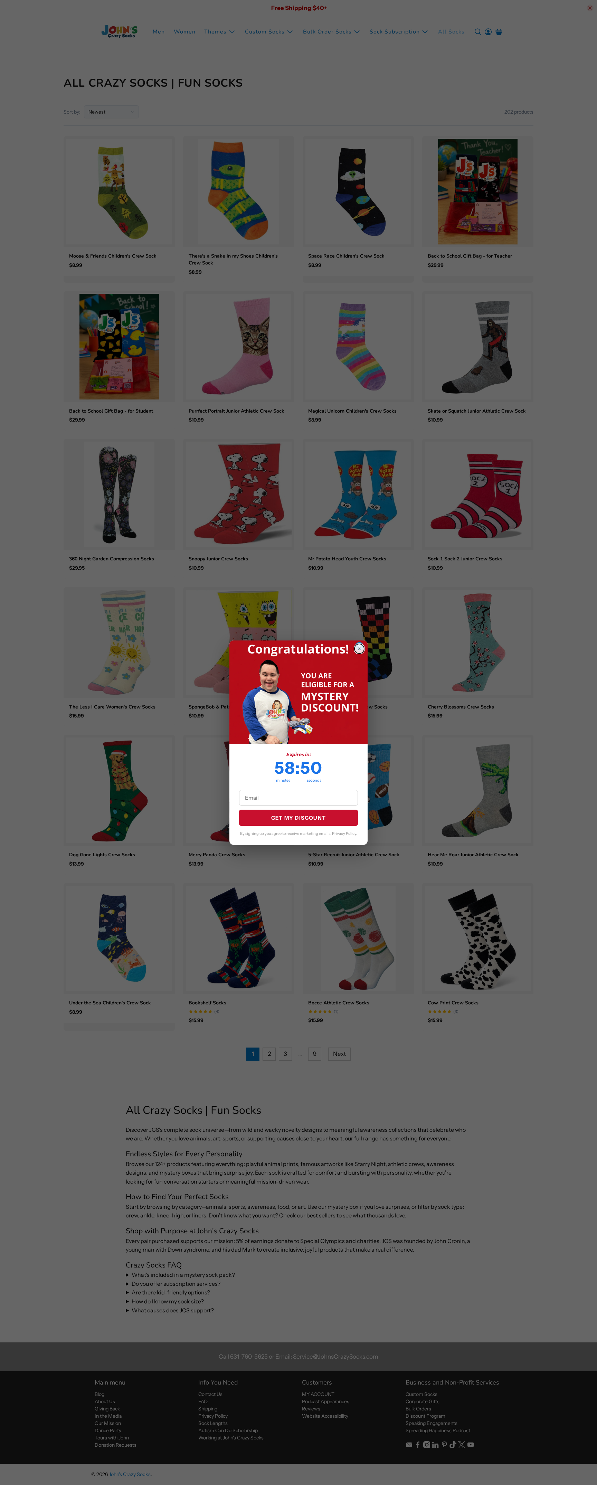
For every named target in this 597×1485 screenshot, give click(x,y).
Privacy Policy (344, 833)
